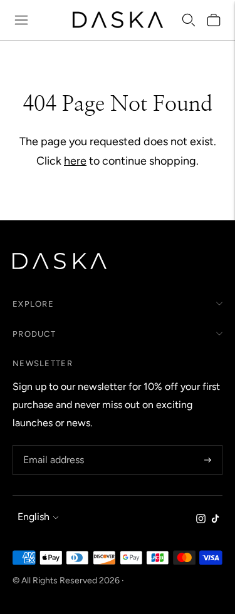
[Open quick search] (188, 20)
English (34, 517)
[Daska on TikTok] (215, 520)
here (75, 161)
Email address (52, 446)
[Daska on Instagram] (201, 520)
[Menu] (21, 20)
